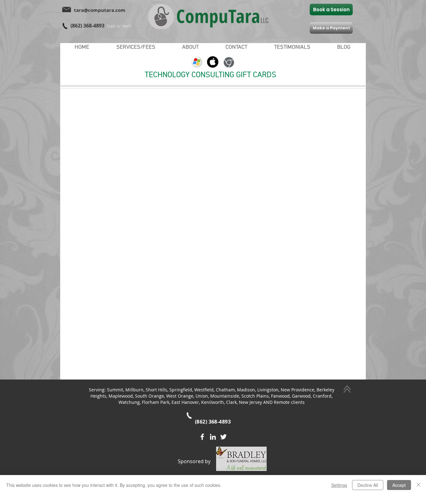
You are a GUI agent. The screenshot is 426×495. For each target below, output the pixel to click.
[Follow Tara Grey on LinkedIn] (213, 437)
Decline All (367, 485)
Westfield (204, 390)
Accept (399, 485)
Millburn (134, 390)
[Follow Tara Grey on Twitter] (223, 437)
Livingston (267, 390)
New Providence (297, 390)
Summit (115, 390)
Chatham (225, 390)
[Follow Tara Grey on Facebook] (202, 437)
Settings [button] (339, 485)
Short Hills (156, 390)
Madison (246, 390)
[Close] (418, 485)
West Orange (179, 396)
